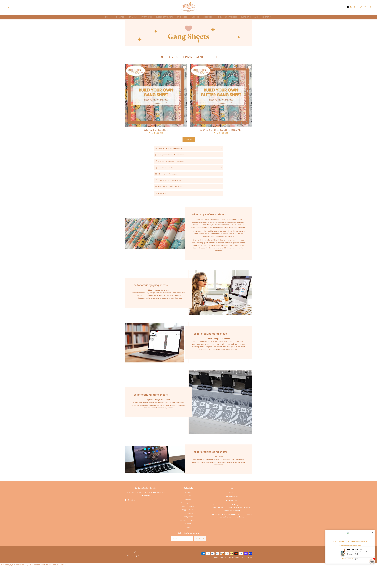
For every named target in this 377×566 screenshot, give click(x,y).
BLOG (188, 527)
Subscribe (200, 538)
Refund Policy (188, 513)
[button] (8, 7)
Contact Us (188, 496)
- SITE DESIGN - (235, 557)
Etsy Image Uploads (188, 503)
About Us (187, 499)
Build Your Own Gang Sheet (156, 130)
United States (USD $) (134, 556)
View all (188, 139)
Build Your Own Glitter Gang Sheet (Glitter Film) (221, 130)
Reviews (188, 492)
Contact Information (187, 520)
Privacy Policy (188, 517)
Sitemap (188, 524)
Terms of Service (187, 506)
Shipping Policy (187, 510)
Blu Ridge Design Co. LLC (223, 557)
